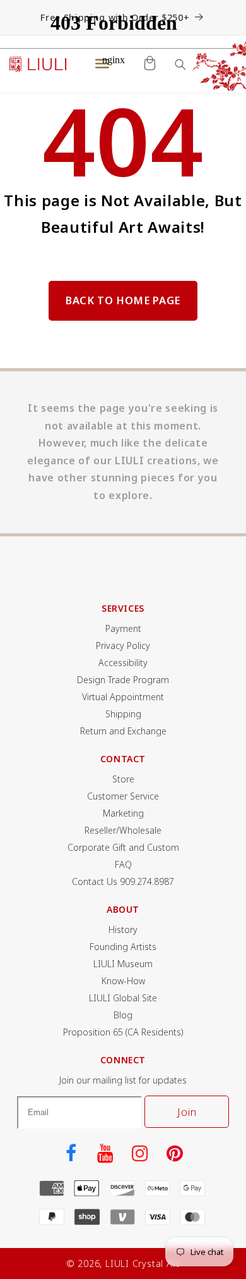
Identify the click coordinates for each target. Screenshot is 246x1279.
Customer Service (123, 796)
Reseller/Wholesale (123, 830)
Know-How (123, 981)
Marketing (123, 813)
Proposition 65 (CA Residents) (123, 1032)
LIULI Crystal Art (142, 1263)
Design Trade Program (123, 680)
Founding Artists (123, 947)
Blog (123, 1015)
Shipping (123, 714)
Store (123, 779)
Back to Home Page (123, 300)
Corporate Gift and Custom (123, 847)
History (123, 930)
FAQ (123, 864)
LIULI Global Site (123, 998)
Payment (123, 628)
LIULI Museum (123, 964)
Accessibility (123, 663)
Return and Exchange (123, 731)
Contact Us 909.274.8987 (123, 881)
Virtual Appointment (123, 697)
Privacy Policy (123, 646)
